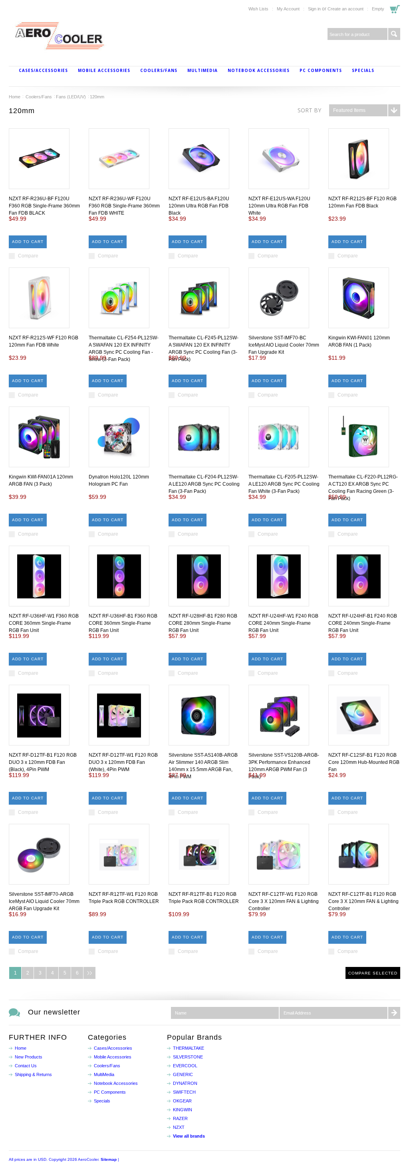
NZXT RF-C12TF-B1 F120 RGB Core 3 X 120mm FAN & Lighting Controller (363, 901)
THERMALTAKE (188, 1048)
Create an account (345, 8)
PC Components (321, 70)
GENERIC (183, 1074)
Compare (28, 256)
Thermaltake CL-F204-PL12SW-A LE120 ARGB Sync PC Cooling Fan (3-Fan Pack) (204, 484)
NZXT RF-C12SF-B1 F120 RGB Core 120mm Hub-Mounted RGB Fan (363, 762)
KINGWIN (182, 1109)
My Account (288, 8)
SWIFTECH (184, 1092)
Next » (89, 973)
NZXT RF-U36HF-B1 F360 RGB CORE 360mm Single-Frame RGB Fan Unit (123, 623)
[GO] (394, 34)
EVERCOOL (185, 1065)
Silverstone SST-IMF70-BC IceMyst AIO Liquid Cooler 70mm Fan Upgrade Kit (283, 345)
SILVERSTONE (188, 1056)
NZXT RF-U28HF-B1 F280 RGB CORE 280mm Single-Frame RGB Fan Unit (203, 623)
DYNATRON (185, 1083)
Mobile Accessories (104, 70)
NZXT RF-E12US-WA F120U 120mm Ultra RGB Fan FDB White (279, 206)
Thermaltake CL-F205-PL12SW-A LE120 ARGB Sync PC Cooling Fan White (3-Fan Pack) (284, 484)
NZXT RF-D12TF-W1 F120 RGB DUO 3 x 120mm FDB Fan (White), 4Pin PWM (123, 762)
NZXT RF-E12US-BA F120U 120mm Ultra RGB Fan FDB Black (199, 206)
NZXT (179, 1127)
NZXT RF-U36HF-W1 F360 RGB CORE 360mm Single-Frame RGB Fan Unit (44, 623)
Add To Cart (28, 241)
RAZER (180, 1118)
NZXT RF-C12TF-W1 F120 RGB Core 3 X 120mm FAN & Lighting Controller (283, 901)
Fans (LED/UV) (71, 96)
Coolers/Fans (158, 70)
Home (14, 96)
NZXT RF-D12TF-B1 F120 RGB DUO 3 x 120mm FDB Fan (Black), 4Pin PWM (43, 762)
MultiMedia (202, 70)
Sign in (314, 8)
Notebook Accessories (259, 70)
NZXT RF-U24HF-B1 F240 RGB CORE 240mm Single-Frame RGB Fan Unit (362, 623)
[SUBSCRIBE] (394, 1013)
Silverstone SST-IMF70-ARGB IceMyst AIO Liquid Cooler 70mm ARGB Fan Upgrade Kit (44, 901)
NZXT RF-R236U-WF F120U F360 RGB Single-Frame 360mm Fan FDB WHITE (124, 206)
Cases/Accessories (43, 70)
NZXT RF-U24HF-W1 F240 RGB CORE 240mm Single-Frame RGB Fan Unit (283, 623)
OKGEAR (182, 1100)
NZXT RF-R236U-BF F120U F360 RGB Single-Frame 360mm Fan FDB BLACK (44, 206)
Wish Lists (258, 8)
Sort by (309, 110)
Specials (363, 70)
